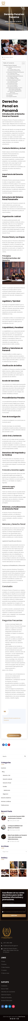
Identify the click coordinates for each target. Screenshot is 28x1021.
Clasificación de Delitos (14, 81)
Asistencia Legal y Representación (16, 90)
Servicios (4, 964)
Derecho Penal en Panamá (10, 65)
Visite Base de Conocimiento (8, 991)
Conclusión (10, 95)
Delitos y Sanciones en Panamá (14, 80)
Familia (5, 786)
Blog (3, 771)
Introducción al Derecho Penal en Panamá (15, 67)
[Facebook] (3, 745)
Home (3, 961)
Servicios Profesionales (6, 1000)
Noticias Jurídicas (15, 21)
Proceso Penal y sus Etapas (14, 74)
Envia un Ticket (4, 988)
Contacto (4, 970)
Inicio (6, 21)
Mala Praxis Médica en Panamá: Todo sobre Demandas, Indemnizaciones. (17, 837)
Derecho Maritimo (6, 798)
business (3, 768)
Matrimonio (7, 790)
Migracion (5, 794)
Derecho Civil (6, 775)
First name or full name (8, 903)
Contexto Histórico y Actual (15, 69)
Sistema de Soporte (6, 994)
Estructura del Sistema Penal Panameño (16, 72)
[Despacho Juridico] (3, 3)
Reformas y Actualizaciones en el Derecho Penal (15, 92)
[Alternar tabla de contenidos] (22, 63)
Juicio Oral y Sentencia (14, 86)
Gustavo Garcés (9, 57)
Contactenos (4, 986)
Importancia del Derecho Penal (15, 70)
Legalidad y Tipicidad (13, 77)
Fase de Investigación (13, 85)
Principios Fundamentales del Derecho (16, 76)
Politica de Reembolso (6, 997)
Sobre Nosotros (6, 967)
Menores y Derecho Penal (13, 93)
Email (3, 907)
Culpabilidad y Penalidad (14, 78)
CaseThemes (21, 1016)
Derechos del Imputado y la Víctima (15, 87)
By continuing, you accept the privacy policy (15, 912)
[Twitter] (6, 745)
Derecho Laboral (7, 779)
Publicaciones (5, 805)
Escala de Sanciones (13, 82)
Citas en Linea (5, 973)
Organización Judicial (13, 73)
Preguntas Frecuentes (13, 96)
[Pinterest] (9, 745)
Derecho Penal (7, 783)
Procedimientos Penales (13, 83)
